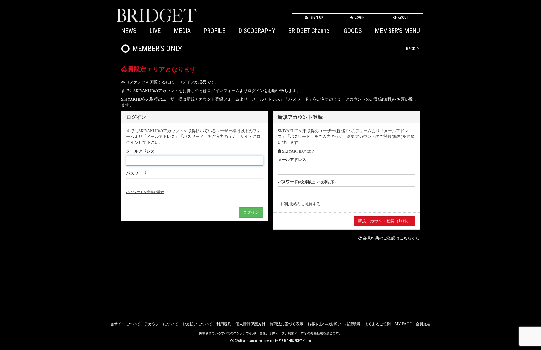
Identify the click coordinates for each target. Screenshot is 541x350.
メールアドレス (140, 151)
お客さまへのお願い (324, 324)
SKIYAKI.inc (303, 340)
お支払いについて (197, 324)
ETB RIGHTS (286, 340)
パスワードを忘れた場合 (145, 192)
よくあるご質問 (377, 324)
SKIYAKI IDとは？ (298, 151)
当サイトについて (125, 324)
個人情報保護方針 (250, 324)
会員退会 (423, 324)
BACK (410, 48)
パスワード (136, 173)
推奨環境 (352, 324)
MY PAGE (403, 324)
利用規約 (292, 203)
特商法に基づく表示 (286, 324)
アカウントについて (161, 324)
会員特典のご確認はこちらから (391, 238)
